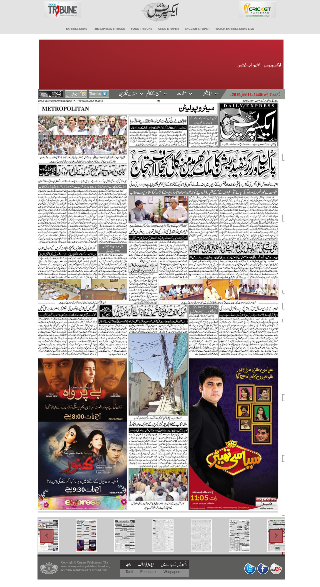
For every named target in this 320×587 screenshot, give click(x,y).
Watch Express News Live (235, 28)
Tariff (130, 571)
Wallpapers (173, 571)
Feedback (149, 571)
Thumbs (95, 94)
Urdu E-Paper (168, 28)
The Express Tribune (109, 28)
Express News (76, 28)
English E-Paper (197, 28)
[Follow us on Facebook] (263, 568)
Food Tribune (141, 28)
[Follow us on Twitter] (250, 568)
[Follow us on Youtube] (276, 568)
